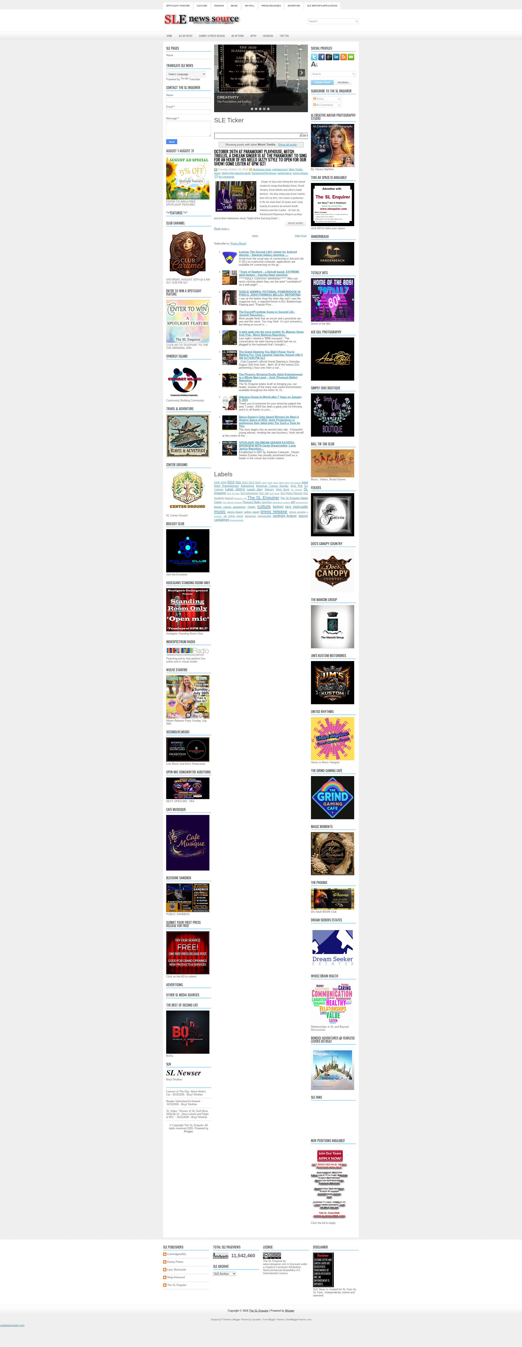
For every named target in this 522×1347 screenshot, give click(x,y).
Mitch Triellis (296, 169)
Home (169, 35)
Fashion (219, 5)
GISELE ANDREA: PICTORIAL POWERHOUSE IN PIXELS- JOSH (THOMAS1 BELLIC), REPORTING (270, 293)
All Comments (324, 104)
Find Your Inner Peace (236, 97)
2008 (217, 482)
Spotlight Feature (178, 5)
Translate (194, 79)
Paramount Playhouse (264, 173)
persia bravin (235, 512)
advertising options (281, 502)
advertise (267, 502)
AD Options (237, 35)
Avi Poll (249, 5)
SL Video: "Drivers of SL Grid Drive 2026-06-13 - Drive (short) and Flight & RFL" (187, 1114)
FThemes (226, 1319)
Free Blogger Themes (273, 1319)
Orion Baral (282, 489)
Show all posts (287, 144)
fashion (278, 506)
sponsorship (264, 516)
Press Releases (271, 5)
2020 (281, 483)
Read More (295, 223)
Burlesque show (262, 169)
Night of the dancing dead (236, 173)
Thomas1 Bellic (251, 502)
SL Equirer (296, 489)
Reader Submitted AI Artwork (183, 1101)
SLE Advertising (249, 493)
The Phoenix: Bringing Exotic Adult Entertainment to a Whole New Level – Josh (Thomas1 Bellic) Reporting (270, 377)
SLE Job (264, 493)
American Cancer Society (272, 485)
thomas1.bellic (236, 520)
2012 (245, 482)
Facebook (268, 35)
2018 (270, 483)
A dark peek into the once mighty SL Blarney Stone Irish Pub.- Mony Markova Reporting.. (271, 333)
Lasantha (256, 1319)
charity (251, 506)
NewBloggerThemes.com (298, 1319)
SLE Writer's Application (322, 5)
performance (285, 173)
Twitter (284, 35)
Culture (202, 5)
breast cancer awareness (230, 506)
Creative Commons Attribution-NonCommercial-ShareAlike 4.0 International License (282, 1270)
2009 (223, 482)
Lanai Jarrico (235, 489)
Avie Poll (296, 485)
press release (300, 173)
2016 (264, 483)
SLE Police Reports (291, 493)
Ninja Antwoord (176, 1277)
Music (234, 5)
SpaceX (229, 498)
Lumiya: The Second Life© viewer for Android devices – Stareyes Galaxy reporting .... (268, 253)
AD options (295, 483)
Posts (320, 98)
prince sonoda (297, 512)
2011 (238, 482)
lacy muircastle (296, 506)
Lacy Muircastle (176, 1269)
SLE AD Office (185, 35)
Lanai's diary (255, 489)
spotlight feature (285, 516)
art (293, 502)
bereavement (301, 502)
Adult (305, 482)
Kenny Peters (175, 1261)
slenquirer (250, 516)
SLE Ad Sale (233, 493)
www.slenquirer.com (274, 1264)
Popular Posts (322, 82)
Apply (253, 35)
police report (251, 512)
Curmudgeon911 (176, 1254)
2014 (258, 482)
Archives (343, 82)
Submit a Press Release (212, 35)
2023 (287, 483)
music (217, 173)
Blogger (188, 1131)
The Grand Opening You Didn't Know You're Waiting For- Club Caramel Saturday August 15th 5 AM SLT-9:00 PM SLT (271, 354)
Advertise (294, 5)
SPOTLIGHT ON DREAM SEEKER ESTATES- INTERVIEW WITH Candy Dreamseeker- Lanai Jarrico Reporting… (267, 445)
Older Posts (301, 235)
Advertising (247, 485)
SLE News (275, 493)
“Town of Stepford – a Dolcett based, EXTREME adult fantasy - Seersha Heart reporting (269, 273)
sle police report (233, 516)
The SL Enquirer (263, 497)
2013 (251, 482)
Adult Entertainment (226, 485)
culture (264, 506)
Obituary (269, 489)
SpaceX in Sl (240, 498)
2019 (275, 483)
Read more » (221, 228)
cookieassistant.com (12, 1325)
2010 (230, 482)
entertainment (280, 169)
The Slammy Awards (232, 502)
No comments (226, 176)
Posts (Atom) (238, 243)
